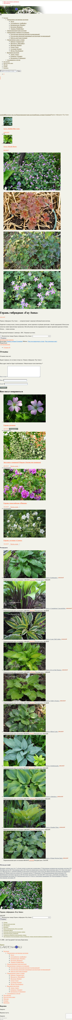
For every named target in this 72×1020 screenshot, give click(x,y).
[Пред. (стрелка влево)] (0, 1019)
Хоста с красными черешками (41, 876)
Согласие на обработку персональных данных (15, 935)
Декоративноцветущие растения (16, 30)
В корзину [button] (13, 429)
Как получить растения (9, 924)
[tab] (38, 347)
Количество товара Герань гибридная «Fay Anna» (17, 336)
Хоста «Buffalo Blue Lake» (12, 129)
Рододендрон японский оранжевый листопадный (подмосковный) (30, 36)
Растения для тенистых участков (34, 874)
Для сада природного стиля (36, 341)
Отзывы (5, 66)
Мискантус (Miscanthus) (18, 43)
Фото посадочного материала (11, 1)
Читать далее (14, 466)
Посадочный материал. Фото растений (13, 928)
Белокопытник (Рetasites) (18, 25)
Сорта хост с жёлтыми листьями (56, 874)
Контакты (6, 68)
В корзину (3, 338)
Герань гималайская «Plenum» (15, 503)
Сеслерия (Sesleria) (16, 49)
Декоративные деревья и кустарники (18, 32)
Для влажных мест (19, 870)
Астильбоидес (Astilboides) (19, 23)
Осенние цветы (28, 873)
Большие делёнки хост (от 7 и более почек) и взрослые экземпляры (21, 868)
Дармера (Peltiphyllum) (17, 29)
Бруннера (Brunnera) (17, 27)
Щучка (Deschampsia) (17, 51)
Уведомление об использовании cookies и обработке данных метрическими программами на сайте (28, 936)
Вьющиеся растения (13, 52)
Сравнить (11, 340)
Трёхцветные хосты (24, 876)
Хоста (12, 21)
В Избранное (4, 340)
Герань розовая (9, 425)
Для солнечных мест (51, 341)
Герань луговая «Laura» (13, 540)
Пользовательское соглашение (11, 933)
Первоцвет (39, 873)
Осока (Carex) (15, 47)
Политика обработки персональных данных (14, 932)
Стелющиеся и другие (13, 60)
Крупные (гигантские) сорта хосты (35, 871)
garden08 (2, 115)
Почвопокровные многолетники (55, 873)
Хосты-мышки (57, 876)
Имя (2, 380)
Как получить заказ (8, 63)
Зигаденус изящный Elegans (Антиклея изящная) (22, 462)
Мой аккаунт (7, 3)
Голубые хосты (6, 870)
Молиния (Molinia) (16, 45)
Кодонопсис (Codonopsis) (18, 58)
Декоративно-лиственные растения (17, 19)
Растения (6, 18)
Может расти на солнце (14, 873)
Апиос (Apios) (15, 54)
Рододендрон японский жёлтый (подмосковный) (25, 34)
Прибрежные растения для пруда (11, 874)
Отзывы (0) (7, 347)
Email (2, 384)
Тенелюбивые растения (8, 876)
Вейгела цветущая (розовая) (19, 38)
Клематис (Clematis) (16, 56)
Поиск (18, 71)
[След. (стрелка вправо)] (2, 1019)
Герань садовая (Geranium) (43, 115)
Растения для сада (10, 115)
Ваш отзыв (4, 376)
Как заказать (7, 61)
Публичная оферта (8, 930)
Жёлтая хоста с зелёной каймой (13, 871)
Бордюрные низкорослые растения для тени (56, 868)
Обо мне (6, 65)
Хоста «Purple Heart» (10, 146)
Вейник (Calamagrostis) (17, 41)
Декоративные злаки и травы (15, 40)
